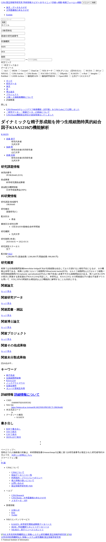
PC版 (3, 463)
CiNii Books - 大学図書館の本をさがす (28, 498)
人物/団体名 (6, 30)
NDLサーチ (47, 71)
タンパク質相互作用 (15, 388)
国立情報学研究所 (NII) (22, 486)
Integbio (94, 73)
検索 (94, 2)
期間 (3, 57)
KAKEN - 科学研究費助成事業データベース (31, 524)
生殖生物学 (11, 386)
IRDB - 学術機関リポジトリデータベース (30, 527)
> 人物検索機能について (22, 97)
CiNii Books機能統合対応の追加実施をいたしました (30, 115)
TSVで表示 (11, 432)
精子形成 (10, 375)
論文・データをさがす (16, 7)
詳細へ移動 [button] (57, 2)
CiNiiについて (17, 472)
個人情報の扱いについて (22, 480)
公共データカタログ (80, 76)
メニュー (86, 2)
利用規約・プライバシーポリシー (26, 478)
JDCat (98, 71)
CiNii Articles (17, 73)
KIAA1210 (11, 380)
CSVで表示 (11, 434)
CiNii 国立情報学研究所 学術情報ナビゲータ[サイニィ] (26, 2)
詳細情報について (27, 394)
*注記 (9, 254)
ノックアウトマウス (15, 383)
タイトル (5, 25)
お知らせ (15, 510)
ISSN (3, 47)
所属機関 (5, 41)
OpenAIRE (63, 76)
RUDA (89, 71)
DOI (3, 52)
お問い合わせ (17, 483)
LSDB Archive (18, 76)
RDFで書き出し (13, 429)
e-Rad (85, 73)
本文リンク (6, 62)
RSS (13, 513)
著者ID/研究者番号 (9, 36)
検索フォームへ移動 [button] (72, 2)
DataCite (35, 71)
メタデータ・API (19, 500)
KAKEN (75, 73)
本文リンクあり (11, 65)
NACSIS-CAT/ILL (48, 73)
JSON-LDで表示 (13, 437)
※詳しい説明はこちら (21, 455)
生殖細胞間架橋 (13, 378)
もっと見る (6, 291)
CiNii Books (32, 73)
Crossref (24, 71)
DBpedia (64, 73)
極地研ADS (33, 76)
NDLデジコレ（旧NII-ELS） (69, 71)
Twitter (14, 515)
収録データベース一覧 (21, 475)
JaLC (6, 71)
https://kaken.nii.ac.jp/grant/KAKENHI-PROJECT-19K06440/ (37, 407)
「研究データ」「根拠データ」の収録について (28, 112)
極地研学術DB (48, 76)
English (9, 15)
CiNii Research (17, 495)
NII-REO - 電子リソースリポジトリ (27, 530)
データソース (7, 68)
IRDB (15, 71)
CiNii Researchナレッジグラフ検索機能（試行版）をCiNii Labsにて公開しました (43, 109)
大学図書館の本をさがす (17, 10)
